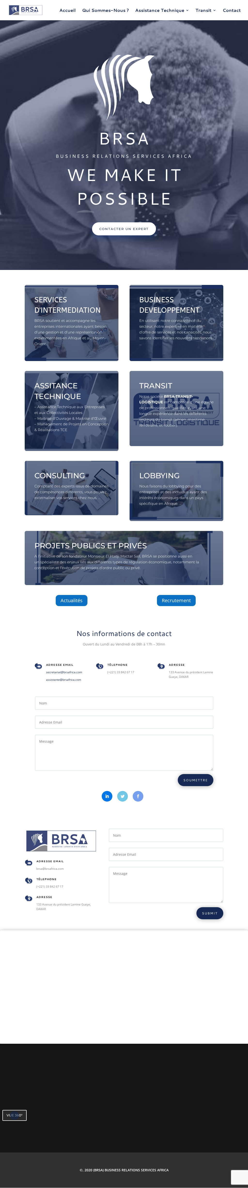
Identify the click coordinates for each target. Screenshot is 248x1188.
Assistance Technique (159, 10)
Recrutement (176, 600)
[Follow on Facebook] (138, 796)
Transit (203, 10)
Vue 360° (15, 1115)
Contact (232, 10)
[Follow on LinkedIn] (107, 796)
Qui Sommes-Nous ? (105, 10)
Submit (210, 913)
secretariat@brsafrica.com (64, 672)
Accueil (67, 10)
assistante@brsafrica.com (63, 680)
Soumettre (195, 780)
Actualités (72, 600)
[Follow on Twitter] (122, 796)
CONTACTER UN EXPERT (124, 229)
